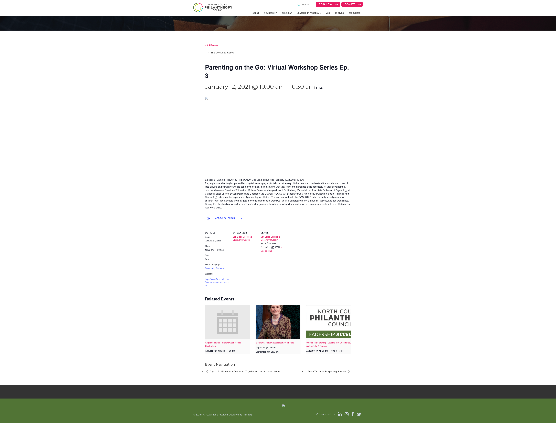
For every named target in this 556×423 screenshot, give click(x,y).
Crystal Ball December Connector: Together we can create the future (244, 371)
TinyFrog (247, 414)
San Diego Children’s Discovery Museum (242, 238)
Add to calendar (225, 218)
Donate (350, 4)
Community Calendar (214, 268)
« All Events (211, 45)
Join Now (325, 4)
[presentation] (227, 322)
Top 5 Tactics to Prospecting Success (327, 371)
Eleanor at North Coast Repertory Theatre (275, 342)
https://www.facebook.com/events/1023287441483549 (217, 282)
